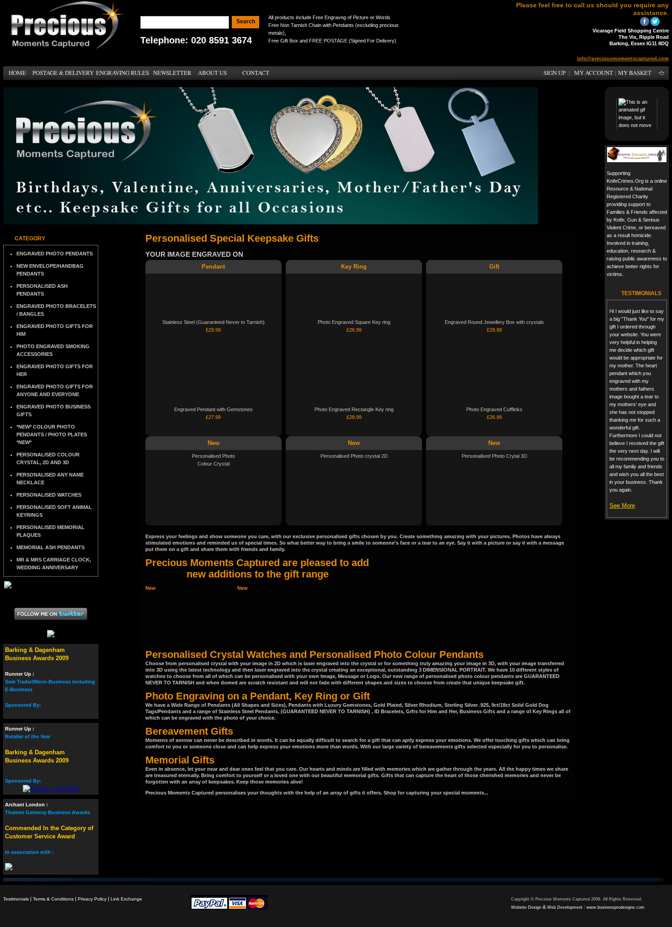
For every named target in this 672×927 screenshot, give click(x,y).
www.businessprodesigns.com (616, 907)
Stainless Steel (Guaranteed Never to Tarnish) (213, 322)
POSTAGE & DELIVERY (63, 73)
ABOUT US (212, 73)
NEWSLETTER (172, 73)
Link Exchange (126, 898)
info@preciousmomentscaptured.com (623, 58)
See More (622, 505)
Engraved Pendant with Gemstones (213, 409)
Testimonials (16, 898)
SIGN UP (554, 73)
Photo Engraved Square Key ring (354, 322)
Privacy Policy (92, 898)
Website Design (526, 907)
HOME (17, 73)
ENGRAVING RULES (122, 73)
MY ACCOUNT (593, 73)
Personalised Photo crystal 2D (354, 456)
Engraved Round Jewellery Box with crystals (494, 322)
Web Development (564, 907)
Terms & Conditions (53, 898)
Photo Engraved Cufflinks (494, 409)
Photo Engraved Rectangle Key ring (354, 409)
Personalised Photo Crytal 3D (494, 456)
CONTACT (255, 73)
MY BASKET (634, 73)
